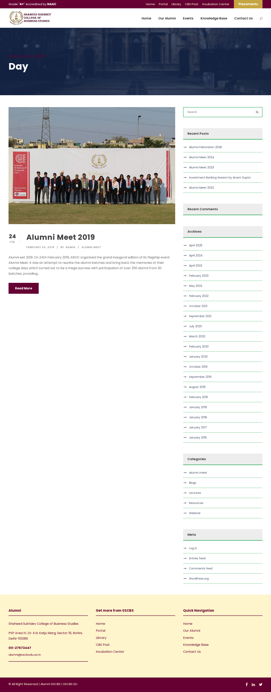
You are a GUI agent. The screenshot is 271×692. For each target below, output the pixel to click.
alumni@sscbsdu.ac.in (25, 655)
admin (70, 247)
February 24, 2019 (40, 247)
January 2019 (198, 407)
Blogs (192, 483)
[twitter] (260, 684)
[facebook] (247, 684)
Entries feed (197, 558)
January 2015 (198, 438)
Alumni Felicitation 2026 (205, 147)
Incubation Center (215, 4)
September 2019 (200, 377)
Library (176, 4)
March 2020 (197, 336)
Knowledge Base (214, 18)
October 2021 (198, 306)
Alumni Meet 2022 (201, 188)
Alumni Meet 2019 (60, 237)
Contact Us (243, 18)
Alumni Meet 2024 (201, 157)
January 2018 (198, 417)
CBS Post (191, 4)
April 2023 (195, 266)
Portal (163, 4)
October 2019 (198, 367)
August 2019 (197, 387)
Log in (193, 548)
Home (150, 4)
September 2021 (200, 316)
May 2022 (195, 286)
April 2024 (196, 255)
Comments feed (200, 568)
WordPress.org (199, 579)
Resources (196, 503)
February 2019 (198, 397)
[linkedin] (253, 684)
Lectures (195, 493)
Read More (23, 288)
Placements (248, 4)
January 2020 (198, 357)
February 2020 (199, 346)
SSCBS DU (70, 684)
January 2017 (198, 427)
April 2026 (195, 245)
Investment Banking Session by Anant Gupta (220, 177)
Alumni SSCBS (50, 684)
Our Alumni (167, 18)
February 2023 (199, 276)
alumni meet (91, 247)
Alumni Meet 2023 (201, 167)
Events (188, 18)
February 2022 (199, 296)
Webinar (195, 513)
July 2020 (195, 326)
